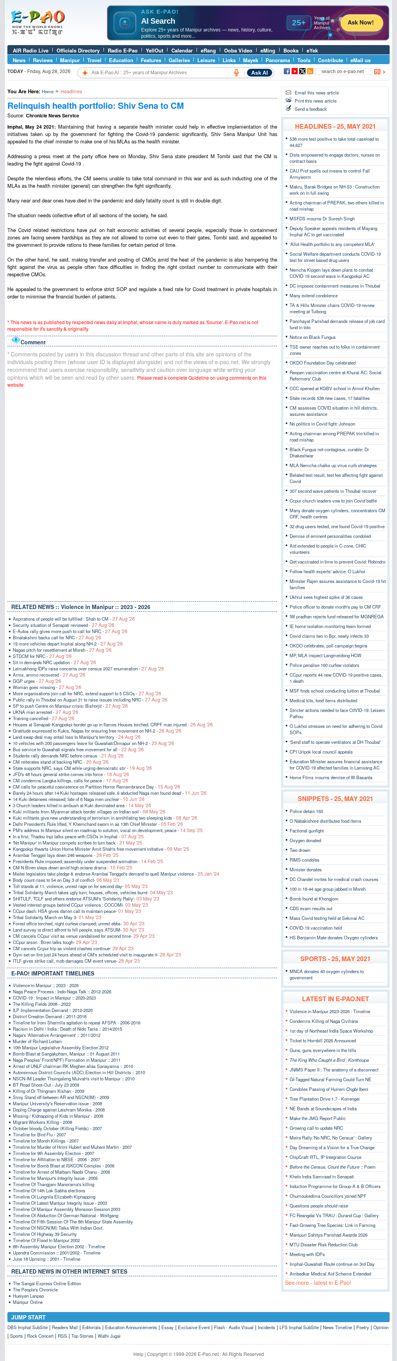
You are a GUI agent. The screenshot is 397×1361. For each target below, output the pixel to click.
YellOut (154, 50)
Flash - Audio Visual (234, 1327)
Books (291, 50)
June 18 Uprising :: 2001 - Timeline (46, 1259)
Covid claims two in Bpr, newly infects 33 (329, 636)
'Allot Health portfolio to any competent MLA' (332, 244)
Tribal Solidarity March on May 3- (57, 917)
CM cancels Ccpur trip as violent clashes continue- (73, 948)
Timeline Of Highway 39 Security (45, 1234)
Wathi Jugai (109, 1336)
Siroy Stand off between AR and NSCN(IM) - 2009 (61, 1097)
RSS (62, 1336)
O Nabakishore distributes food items (325, 821)
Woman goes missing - (47, 687)
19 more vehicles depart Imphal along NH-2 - (68, 643)
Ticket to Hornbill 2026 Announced (323, 1040)
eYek (312, 50)
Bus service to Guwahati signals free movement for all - (78, 749)
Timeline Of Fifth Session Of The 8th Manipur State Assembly (73, 1221)
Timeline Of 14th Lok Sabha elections (49, 1190)
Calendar (182, 50)
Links (229, 60)
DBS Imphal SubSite (27, 1327)
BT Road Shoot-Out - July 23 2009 (46, 1085)
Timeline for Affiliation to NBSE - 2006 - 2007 (56, 1159)
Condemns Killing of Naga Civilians (324, 1021)
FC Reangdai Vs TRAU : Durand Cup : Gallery (334, 1215)
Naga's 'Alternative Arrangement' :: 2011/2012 (56, 1035)
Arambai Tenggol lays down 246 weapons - (66, 855)
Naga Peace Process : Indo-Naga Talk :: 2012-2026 (62, 991)
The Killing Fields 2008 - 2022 (42, 1004)
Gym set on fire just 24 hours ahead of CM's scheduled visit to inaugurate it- (97, 954)
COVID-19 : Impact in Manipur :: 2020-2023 (54, 998)
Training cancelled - (43, 718)
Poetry (362, 1327)
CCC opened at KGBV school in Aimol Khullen (335, 388)
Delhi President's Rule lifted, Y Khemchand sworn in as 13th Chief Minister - (98, 824)
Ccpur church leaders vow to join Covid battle (333, 500)
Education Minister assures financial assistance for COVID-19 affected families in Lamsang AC (336, 764)
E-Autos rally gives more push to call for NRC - (70, 631)
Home (48, 91)
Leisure (206, 60)
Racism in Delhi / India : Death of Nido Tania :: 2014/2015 (67, 1029)
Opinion (380, 1327)
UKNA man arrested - (45, 712)
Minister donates (306, 869)
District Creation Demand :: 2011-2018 (49, 1016)
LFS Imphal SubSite (299, 1327)
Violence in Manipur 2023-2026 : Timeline (330, 1011)
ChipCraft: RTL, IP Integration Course (325, 1157)
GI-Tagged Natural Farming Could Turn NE (330, 1079)
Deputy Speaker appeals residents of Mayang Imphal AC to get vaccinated (333, 231)
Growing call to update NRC (316, 1128)
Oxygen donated (305, 840)
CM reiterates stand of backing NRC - (61, 762)
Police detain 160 (306, 811)
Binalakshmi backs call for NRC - (57, 637)
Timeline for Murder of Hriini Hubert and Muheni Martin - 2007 (72, 1147)
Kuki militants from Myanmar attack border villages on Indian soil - (89, 811)
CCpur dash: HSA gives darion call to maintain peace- (77, 911)
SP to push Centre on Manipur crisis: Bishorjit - (70, 706)
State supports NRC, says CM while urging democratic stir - (82, 768)
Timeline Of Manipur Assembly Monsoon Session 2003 (66, 1209)
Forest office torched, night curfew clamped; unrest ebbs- (79, 923)
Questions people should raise (319, 1205)
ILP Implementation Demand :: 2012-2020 (53, 1010)
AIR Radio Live (30, 50)
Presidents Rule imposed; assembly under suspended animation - (88, 861)
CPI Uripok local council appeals (321, 752)
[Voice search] (236, 73)
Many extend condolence (314, 295)
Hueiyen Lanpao (28, 1296)
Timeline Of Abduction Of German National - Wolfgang (65, 1215)
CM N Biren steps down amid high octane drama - (72, 867)
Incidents (266, 1327)
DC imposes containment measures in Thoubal (335, 286)
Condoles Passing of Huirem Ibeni (329, 1089)
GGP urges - (37, 681)
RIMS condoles (304, 860)
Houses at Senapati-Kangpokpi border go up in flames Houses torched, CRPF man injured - (113, 724)
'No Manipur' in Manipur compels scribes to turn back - (77, 842)
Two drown (300, 850)
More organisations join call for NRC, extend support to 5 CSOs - (87, 693)
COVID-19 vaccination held (316, 928)
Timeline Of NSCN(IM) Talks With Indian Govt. (58, 1228)
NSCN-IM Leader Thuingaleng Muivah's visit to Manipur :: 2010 (74, 1078)
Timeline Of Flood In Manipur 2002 (46, 1240)
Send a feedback (311, 109)
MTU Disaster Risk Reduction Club (323, 1244)
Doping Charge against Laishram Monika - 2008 (59, 1109)
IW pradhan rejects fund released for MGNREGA (337, 616)
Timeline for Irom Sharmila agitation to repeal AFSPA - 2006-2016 (76, 1022)
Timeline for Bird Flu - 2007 (39, 1134)
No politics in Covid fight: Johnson (322, 424)
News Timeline (337, 1327)
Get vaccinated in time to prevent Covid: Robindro (337, 561)
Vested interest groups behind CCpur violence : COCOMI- (80, 905)
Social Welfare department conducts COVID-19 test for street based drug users (335, 257)
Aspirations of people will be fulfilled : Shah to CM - (74, 619)
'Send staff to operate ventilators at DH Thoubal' (335, 742)
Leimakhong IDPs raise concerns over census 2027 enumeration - (88, 668)
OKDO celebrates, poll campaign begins (329, 645)
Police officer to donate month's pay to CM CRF (335, 607)
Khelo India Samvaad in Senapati (322, 1176)
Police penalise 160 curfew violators (324, 665)
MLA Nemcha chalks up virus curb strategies (333, 465)
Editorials (91, 1327)
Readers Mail (65, 1327)
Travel (94, 60)
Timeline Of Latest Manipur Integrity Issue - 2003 (60, 1203)
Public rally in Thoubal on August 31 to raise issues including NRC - (90, 699)
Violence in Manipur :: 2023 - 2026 (46, 985)
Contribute (330, 60)
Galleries (179, 60)
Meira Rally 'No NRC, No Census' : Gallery (331, 1137)
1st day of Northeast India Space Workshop (331, 1031)
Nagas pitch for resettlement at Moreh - (62, 650)
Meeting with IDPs (307, 1254)
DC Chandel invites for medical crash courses (334, 879)
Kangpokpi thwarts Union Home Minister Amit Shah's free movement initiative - (101, 849)
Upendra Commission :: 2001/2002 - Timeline (56, 1252)
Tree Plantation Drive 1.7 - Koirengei (325, 1099)
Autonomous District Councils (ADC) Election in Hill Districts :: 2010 (79, 1072)
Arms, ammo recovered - (49, 675)
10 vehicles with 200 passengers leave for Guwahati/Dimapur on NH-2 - (93, 743)
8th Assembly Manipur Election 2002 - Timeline (59, 1246)
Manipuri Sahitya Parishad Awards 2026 (329, 1235)
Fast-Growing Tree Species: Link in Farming (332, 1225)
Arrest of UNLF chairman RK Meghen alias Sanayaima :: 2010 (73, 1066)
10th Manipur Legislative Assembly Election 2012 (61, 1047)
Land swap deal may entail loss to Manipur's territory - (77, 737)
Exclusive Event (194, 1327)
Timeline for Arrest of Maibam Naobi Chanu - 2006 (61, 1172)
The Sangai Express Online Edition (47, 1283)
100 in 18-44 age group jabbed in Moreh (328, 889)
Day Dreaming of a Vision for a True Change (332, 1147)
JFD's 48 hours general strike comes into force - (71, 774)
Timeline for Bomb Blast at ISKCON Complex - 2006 (63, 1165)
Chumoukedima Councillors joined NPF (328, 1196)
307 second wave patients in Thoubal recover (333, 491)
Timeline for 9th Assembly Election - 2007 (53, 1153)
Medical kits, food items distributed (323, 700)
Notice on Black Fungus (313, 337)
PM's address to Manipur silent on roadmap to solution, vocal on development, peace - (108, 830)
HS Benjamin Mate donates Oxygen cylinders (334, 937)
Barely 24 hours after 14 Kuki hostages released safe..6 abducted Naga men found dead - (110, 793)
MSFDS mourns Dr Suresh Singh (322, 218)
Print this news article (316, 101)
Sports (16, 1336)
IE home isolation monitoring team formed (330, 626)
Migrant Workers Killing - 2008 (42, 1122)
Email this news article (317, 92)
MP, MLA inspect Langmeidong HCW (325, 655)
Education (121, 60)
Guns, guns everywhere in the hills (323, 1050)
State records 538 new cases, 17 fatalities (330, 398)
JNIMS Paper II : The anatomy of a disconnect (334, 1069)
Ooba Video (238, 50)
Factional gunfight (307, 830)
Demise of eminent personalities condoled (330, 536)
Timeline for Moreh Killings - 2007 (46, 1141)
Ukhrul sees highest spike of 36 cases (326, 597)
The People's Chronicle (35, 1289)
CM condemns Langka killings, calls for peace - (70, 780)
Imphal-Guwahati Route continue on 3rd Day (332, 1264)
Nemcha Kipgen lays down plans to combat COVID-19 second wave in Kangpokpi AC (331, 273)
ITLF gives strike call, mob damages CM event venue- (76, 961)
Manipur (70, 60)
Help (138, 1354)
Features (151, 60)
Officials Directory (78, 50)
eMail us (360, 60)
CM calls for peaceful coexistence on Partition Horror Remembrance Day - (96, 786)
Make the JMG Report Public (318, 1118)
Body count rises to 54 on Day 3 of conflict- (66, 880)
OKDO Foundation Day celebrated (323, 362)
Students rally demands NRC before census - (68, 755)
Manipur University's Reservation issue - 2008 (57, 1103)
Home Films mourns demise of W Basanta (331, 777)
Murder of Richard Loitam (37, 1041)
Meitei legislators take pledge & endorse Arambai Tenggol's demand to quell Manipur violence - (116, 874)
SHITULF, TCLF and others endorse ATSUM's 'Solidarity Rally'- (86, 898)
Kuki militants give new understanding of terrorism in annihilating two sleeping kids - (105, 818)
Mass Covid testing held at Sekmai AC (327, 918)
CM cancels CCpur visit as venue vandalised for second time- (84, 936)
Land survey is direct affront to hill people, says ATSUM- (78, 930)
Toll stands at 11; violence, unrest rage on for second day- (80, 886)
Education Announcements (131, 1327)
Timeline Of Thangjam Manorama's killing (53, 1184)
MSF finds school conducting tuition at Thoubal (335, 690)
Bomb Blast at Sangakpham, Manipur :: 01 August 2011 (66, 1053)
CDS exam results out (311, 908)
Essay (167, 1327)
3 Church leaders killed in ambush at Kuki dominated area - (82, 805)
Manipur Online (28, 1302)
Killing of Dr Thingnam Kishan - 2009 (48, 1091)
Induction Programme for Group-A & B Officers (335, 1186)
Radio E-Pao (123, 50)
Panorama (278, 60)
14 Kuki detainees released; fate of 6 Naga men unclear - (79, 799)
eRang (208, 50)
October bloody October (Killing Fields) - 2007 (57, 1128)
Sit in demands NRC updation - (54, 662)
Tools (304, 60)
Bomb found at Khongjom (314, 898)
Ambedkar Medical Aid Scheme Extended (330, 1273)
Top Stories (82, 1336)
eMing (268, 50)
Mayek (250, 60)
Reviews (43, 60)
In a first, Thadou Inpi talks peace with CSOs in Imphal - (78, 836)
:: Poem (333, 1167)
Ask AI (259, 73)
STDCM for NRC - (42, 656)
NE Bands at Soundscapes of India (323, 1108)
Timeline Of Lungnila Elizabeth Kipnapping (54, 1196)
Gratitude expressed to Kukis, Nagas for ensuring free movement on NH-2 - (97, 731)
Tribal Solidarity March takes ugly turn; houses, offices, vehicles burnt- (93, 892)
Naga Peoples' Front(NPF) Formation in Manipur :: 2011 (67, 1060)
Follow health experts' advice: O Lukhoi (327, 571)
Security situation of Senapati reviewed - (63, 625)
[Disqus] (142, 493)
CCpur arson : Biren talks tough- (55, 942)
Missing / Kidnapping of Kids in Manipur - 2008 (58, 1116)
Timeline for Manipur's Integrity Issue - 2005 (55, 1178)
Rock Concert (40, 1336)
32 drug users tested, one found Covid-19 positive (337, 526)
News (19, 60)
